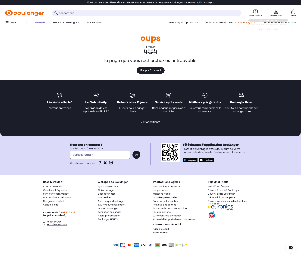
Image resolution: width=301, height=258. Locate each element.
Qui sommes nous (108, 186)
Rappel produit (161, 229)
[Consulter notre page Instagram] (111, 164)
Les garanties (160, 190)
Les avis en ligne (162, 212)
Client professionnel (109, 215)
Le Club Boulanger (108, 208)
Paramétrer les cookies (165, 201)
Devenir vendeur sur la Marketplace (227, 201)
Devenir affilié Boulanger (221, 193)
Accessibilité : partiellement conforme (174, 219)
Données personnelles (165, 197)
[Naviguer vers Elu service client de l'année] (233, 215)
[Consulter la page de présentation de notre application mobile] (190, 160)
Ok (136, 154)
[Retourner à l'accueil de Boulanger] (24, 13)
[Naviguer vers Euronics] (233, 206)
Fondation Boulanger (109, 212)
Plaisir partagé (106, 190)
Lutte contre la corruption (167, 215)
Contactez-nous (52, 186)
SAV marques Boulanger (111, 204)
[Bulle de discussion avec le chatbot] (291, 247)
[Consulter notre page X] (105, 164)
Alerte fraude (160, 232)
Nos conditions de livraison (57, 197)
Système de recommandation (170, 208)
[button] (53, 29)
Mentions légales (162, 193)
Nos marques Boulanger (111, 201)
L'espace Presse (107, 193)
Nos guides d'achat (53, 201)
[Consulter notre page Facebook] (99, 164)
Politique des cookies (164, 204)
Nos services (105, 197)
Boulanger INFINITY (108, 219)
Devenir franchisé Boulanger (223, 190)
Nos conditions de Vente (166, 186)
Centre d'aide (50, 204)
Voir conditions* (150, 122)
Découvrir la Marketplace (221, 197)
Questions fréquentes (55, 190)
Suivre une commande (56, 193)
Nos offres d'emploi (218, 186)
